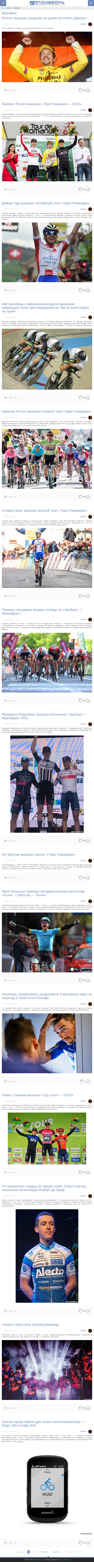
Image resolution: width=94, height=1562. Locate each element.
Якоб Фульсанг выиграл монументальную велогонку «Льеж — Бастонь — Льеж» (43, 893)
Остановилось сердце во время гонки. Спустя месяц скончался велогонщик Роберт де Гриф (44, 1188)
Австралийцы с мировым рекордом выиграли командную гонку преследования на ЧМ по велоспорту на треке (45, 307)
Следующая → (57, 1552)
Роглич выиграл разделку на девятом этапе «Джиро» (44, 18)
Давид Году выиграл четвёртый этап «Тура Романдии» (46, 203)
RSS (16, 12)
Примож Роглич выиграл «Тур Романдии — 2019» (42, 104)
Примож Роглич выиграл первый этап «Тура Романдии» (47, 411)
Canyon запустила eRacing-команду (30, 1324)
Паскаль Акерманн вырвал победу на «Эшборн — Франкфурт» (42, 611)
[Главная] (2, 8)
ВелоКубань (38, 1560)
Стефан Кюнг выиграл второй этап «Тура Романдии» (44, 510)
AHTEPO (83, 24)
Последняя (45, 1552)
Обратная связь (64, 1560)
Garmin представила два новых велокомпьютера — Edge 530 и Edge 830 (43, 1423)
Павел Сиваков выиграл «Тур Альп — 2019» (37, 1095)
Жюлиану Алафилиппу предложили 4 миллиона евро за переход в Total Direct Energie (47, 996)
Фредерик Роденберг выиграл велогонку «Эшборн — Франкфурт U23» (44, 716)
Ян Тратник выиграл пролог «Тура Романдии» (38, 854)
